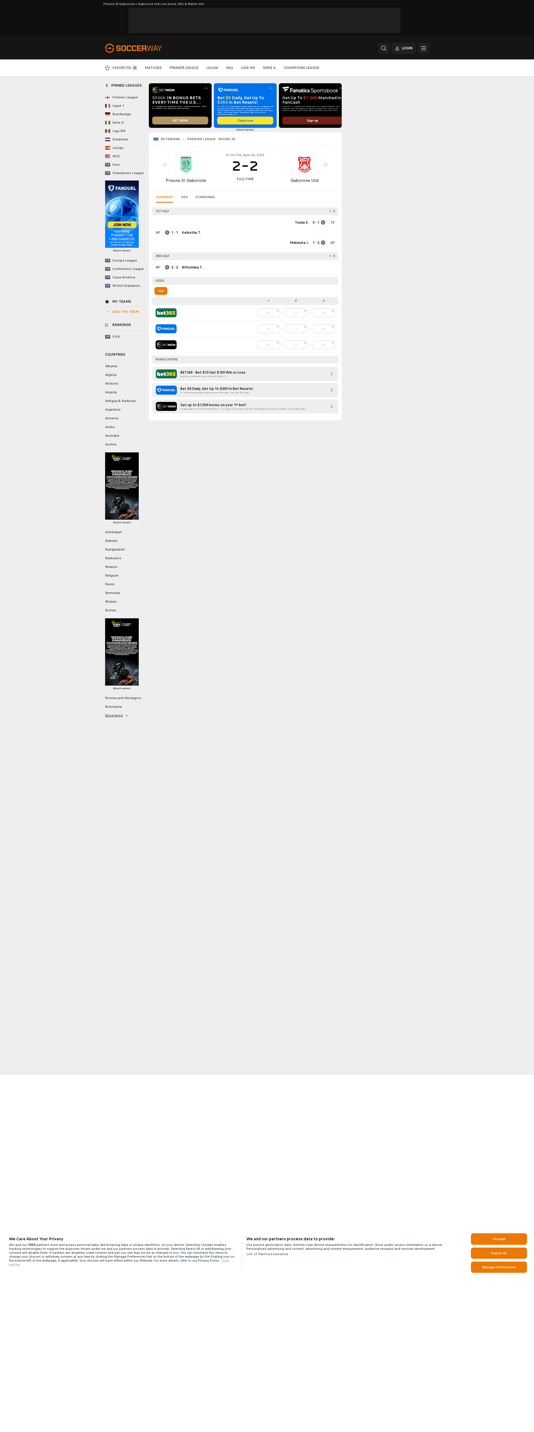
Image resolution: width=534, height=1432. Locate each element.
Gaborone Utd (304, 180)
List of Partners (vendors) (267, 1254)
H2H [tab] (184, 197)
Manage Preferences (499, 1267)
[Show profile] (186, 164)
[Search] (383, 48)
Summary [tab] (164, 197)
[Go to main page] (143, 48)
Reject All (499, 1253)
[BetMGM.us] (166, 344)
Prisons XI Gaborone (186, 180)
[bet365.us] (166, 312)
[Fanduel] (166, 328)
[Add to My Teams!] (164, 164)
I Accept (499, 1239)
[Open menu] (423, 48)
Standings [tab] (205, 197)
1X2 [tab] (161, 291)
